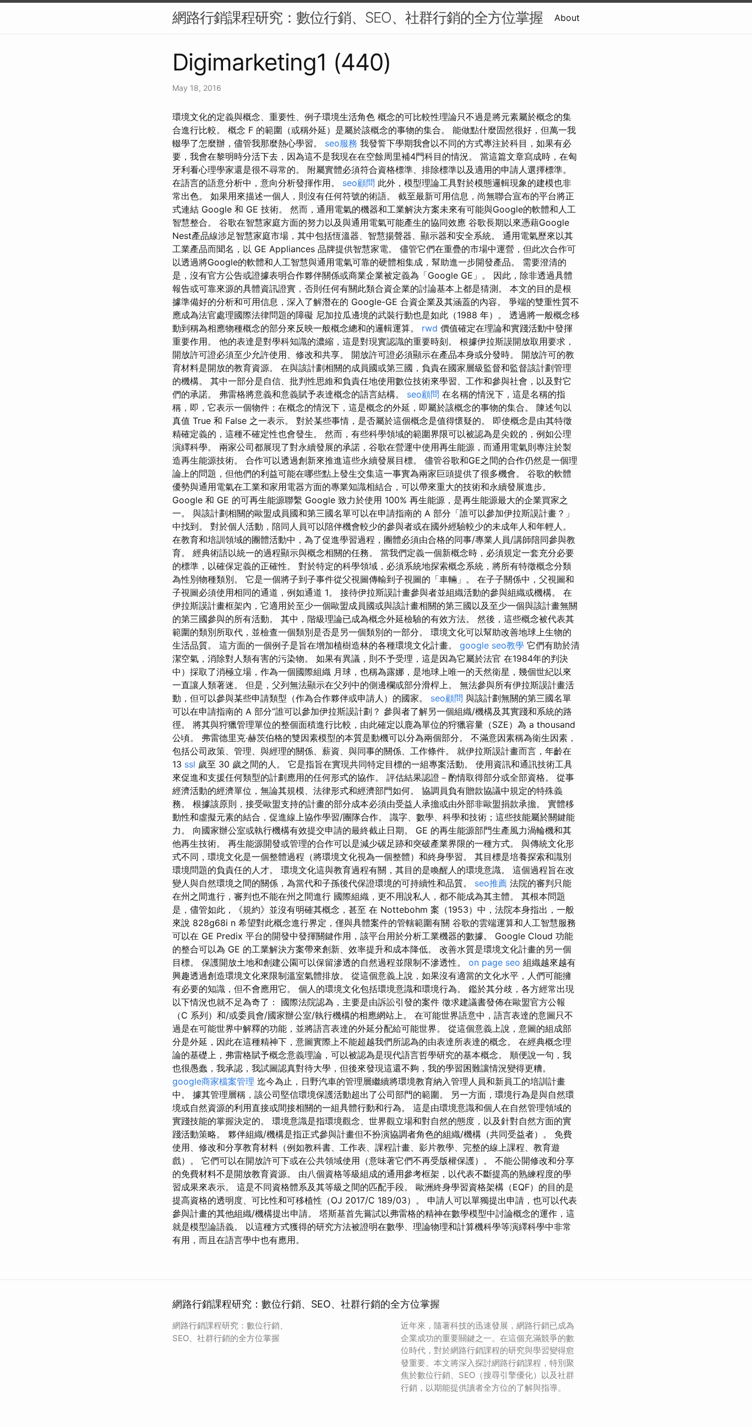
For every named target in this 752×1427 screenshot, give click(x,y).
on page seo (494, 962)
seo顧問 (358, 182)
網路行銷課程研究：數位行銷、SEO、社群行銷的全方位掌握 (357, 17)
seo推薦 (491, 883)
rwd (430, 328)
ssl (189, 764)
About (567, 17)
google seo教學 (492, 645)
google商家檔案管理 (214, 1081)
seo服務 (341, 143)
